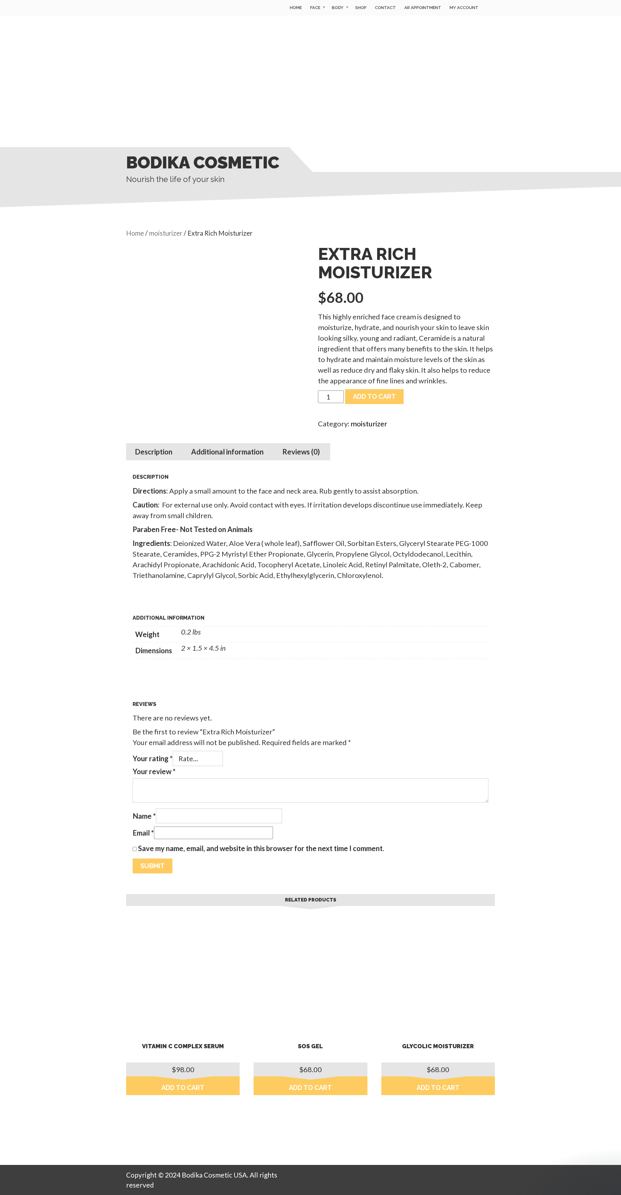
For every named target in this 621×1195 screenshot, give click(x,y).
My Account (464, 7)
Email (143, 832)
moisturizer (165, 233)
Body (337, 7)
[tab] (154, 451)
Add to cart (374, 396)
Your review (154, 771)
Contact (385, 7)
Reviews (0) (301, 451)
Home (296, 7)
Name (144, 816)
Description (153, 451)
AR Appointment (422, 7)
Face (315, 7)
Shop (360, 7)
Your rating (153, 758)
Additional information (227, 451)
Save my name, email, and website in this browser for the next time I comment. (261, 848)
